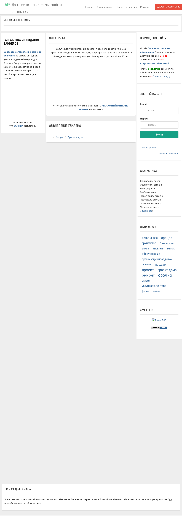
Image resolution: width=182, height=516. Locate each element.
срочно (165, 275)
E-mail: (144, 104)
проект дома (167, 270)
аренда (166, 238)
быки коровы (167, 243)
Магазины (145, 7)
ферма (145, 291)
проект (148, 270)
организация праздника (157, 259)
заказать (158, 248)
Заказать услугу (161, 76)
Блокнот (89, 7)
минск (171, 248)
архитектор (149, 243)
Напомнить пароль (167, 153)
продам (160, 264)
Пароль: (144, 118)
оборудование (151, 254)
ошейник (146, 264)
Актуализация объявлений (154, 63)
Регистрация (149, 147)
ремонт (148, 275)
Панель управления (127, 7)
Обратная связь (105, 7)
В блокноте (146, 211)
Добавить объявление (168, 7)
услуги (146, 280)
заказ (145, 248)
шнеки (156, 291)
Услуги (59, 137)
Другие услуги (75, 137)
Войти (159, 134)
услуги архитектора (154, 286)
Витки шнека (150, 237)
